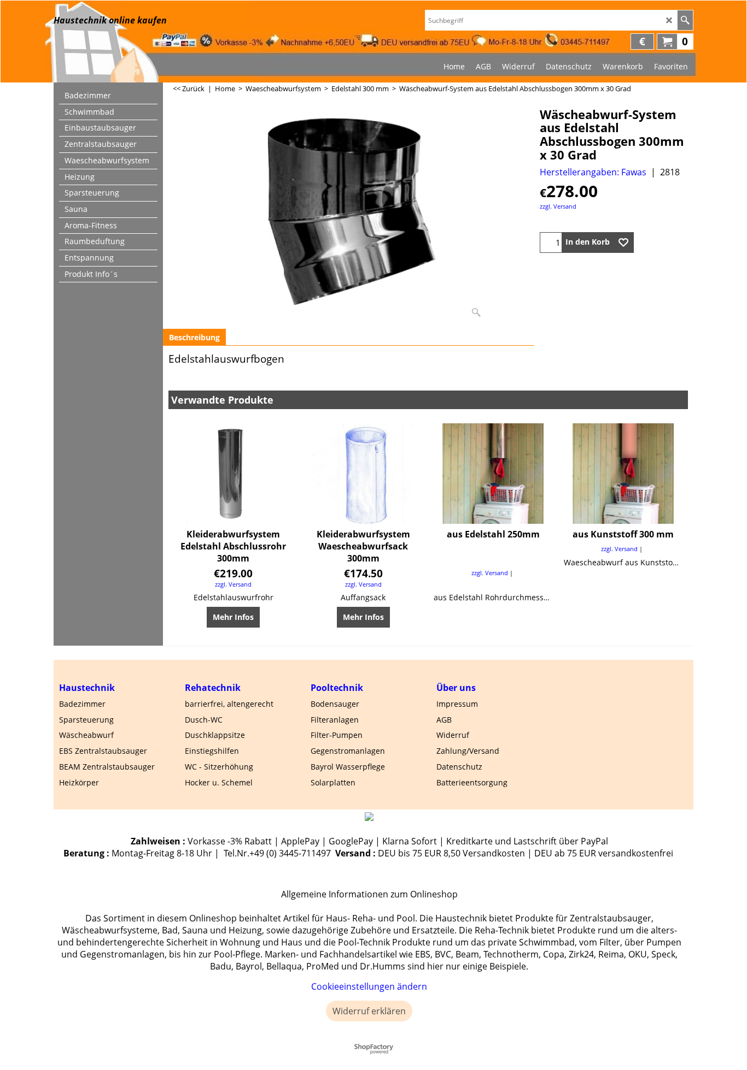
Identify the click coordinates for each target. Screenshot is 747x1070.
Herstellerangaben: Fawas (593, 172)
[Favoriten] (623, 242)
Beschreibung (194, 337)
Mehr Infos (233, 617)
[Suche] (685, 20)
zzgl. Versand (558, 206)
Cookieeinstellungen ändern (369, 986)
